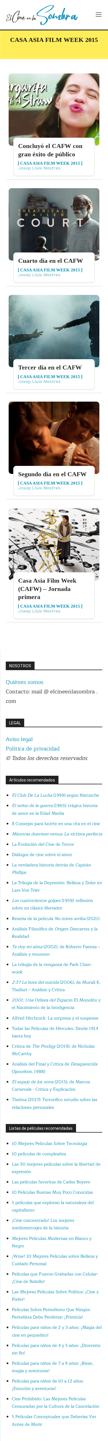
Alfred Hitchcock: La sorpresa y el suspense (55, 1018)
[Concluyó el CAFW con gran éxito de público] (54, 109)
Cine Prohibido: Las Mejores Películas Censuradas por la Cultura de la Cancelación (55, 1402)
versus (57, 834)
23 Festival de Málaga (32, 49)
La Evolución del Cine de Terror (43, 844)
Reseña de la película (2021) (55, 918)
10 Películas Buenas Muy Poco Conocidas (52, 1192)
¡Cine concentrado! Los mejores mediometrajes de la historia (43, 1224)
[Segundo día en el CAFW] (54, 438)
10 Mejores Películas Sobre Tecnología (49, 1143)
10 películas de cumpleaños (39, 1154)
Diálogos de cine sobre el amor (42, 854)
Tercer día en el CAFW (50, 367)
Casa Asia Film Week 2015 (50, 163)
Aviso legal (19, 739)
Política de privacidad (33, 748)
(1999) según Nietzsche (55, 795)
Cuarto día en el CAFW (50, 260)
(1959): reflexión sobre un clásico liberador (52, 904)
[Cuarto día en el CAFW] (54, 224)
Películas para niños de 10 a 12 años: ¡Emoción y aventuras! (48, 1385)
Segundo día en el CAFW (52, 474)
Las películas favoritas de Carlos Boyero (51, 1182)
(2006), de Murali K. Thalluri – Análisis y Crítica (56, 986)
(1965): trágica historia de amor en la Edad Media (55, 809)
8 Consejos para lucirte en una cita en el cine (56, 823)
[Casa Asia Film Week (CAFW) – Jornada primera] (54, 544)
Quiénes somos (24, 682)
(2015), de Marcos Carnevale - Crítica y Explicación (51, 1085)
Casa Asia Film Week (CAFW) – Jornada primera (47, 588)
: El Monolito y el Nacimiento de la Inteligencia (56, 1004)
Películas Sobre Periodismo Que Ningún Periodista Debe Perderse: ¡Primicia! (51, 1313)
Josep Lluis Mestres (39, 168)
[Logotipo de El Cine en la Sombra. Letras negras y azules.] (42, 15)
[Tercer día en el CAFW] (54, 331)
